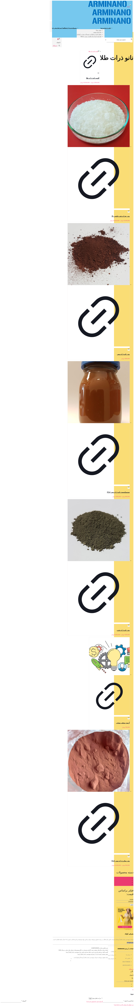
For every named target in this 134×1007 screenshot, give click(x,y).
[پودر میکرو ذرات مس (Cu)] (99, 791)
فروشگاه (55, 45)
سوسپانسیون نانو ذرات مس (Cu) (118, 492)
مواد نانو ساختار (127, 884)
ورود (90, 998)
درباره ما (128, 955)
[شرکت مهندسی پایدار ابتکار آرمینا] (109, 15)
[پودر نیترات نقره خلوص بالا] (99, 146)
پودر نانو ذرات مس (123, 354)
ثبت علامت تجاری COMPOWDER (99, 948)
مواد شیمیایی (127, 882)
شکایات (112, 951)
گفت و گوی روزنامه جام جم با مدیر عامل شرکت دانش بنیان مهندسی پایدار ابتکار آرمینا (87, 952)
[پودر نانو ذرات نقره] (99, 560)
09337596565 (126, 961)
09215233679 (126, 965)
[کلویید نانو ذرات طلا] (94, 51)
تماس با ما (127, 958)
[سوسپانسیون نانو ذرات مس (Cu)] (99, 422)
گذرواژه (23, 1001)
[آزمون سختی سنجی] (109, 674)
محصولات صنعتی (127, 880)
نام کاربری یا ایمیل (128, 1001)
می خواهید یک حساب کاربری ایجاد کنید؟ (123, 1005)
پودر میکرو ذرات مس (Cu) (120, 861)
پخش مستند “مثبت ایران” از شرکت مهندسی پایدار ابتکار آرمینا (93, 954)
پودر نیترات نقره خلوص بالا (121, 216)
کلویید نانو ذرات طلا (92, 78)
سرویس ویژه (111, 958)
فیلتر (132, 904)
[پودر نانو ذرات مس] (99, 284)
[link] (105, 40)
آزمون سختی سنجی (123, 723)
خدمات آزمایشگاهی (126, 878)
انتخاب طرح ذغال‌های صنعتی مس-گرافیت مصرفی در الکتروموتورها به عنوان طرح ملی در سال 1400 (83, 950)
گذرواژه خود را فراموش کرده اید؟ (94, 1001)
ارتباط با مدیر (111, 955)
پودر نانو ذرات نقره (123, 630)
